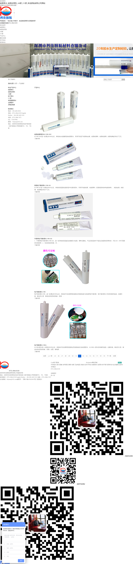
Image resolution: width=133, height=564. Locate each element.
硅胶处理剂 (3, 29)
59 (104, 356)
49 (69, 356)
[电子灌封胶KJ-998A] (63, 343)
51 (76, 356)
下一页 (109, 356)
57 (97, 356)
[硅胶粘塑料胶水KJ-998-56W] (63, 132)
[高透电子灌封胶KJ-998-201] (63, 183)
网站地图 (13, 5)
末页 (114, 356)
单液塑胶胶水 (12, 100)
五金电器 (77, 364)
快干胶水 (11, 96)
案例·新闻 (3, 38)
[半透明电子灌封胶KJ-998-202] (63, 236)
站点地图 (115, 364)
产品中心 (2, 36)
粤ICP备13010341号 (29, 379)
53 (83, 356)
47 (62, 356)
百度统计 (39, 379)
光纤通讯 (65, 364)
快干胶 (104, 364)
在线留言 (8, 5)
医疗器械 (59, 364)
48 (65, 356)
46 (58, 356)
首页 (16, 83)
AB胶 (1, 31)
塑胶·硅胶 (71, 364)
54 (86, 356)
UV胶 (1, 33)
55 (90, 356)
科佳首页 (2, 25)
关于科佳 (2, 40)
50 (72, 356)
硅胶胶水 (2, 27)
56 (93, 356)
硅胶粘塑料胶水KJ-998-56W (42, 134)
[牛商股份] (24, 373)
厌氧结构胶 (11, 104)
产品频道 (21, 83)
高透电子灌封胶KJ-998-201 (42, 185)
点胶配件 (11, 102)
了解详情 (37, 138)
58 (100, 356)
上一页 (50, 356)
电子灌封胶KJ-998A (40, 345)
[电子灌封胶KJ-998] (63, 289)
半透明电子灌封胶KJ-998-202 (43, 238)
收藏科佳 (2, 5)
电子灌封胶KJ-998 (39, 292)
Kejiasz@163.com (18, 121)
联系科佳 (2, 42)
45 (55, 356)
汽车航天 (53, 364)
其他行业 (83, 364)
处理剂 (100, 364)
